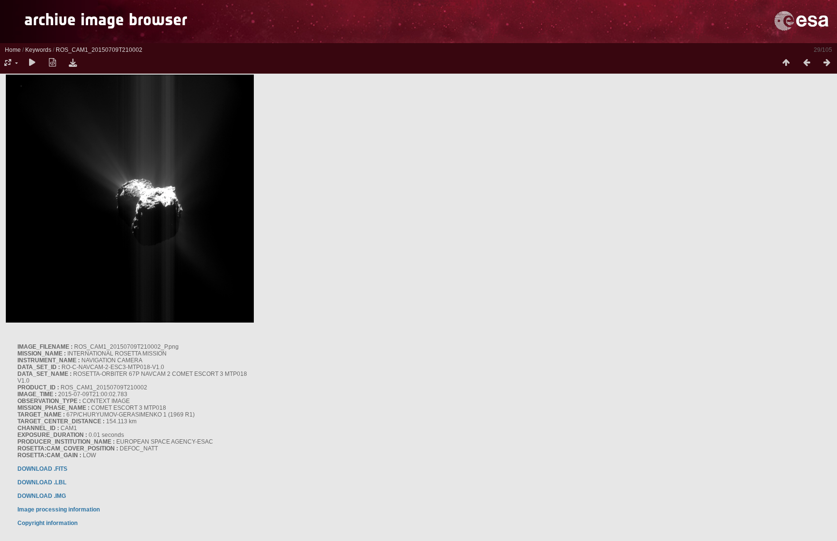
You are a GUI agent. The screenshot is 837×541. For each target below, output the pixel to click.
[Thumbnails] (786, 63)
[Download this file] (72, 63)
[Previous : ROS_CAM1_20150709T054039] (806, 63)
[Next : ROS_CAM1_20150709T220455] (827, 63)
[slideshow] (32, 63)
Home (13, 49)
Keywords (38, 49)
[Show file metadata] (52, 63)
